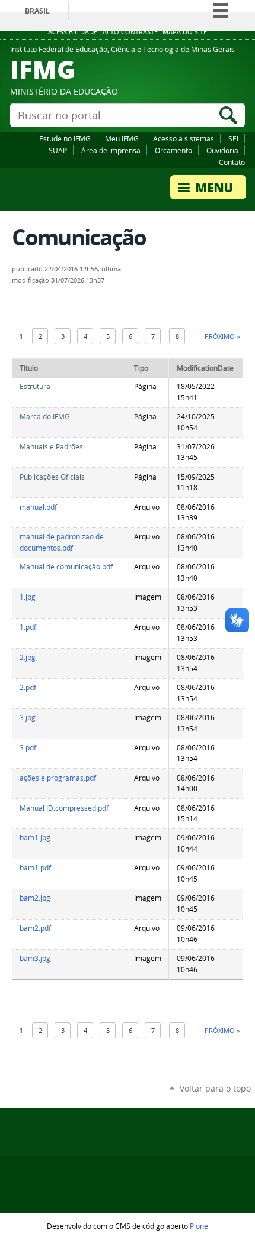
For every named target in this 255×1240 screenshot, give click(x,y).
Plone (199, 1226)
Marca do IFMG (45, 417)
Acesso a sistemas (183, 138)
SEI (233, 138)
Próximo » (222, 336)
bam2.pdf (35, 928)
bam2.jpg (35, 898)
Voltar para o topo (215, 1088)
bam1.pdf (35, 868)
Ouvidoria (222, 150)
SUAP (58, 150)
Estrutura (35, 386)
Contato (232, 162)
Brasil (37, 11)
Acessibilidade (72, 32)
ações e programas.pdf (58, 778)
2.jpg (28, 657)
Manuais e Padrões (51, 447)
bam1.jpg (35, 838)
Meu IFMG (122, 138)
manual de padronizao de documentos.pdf (62, 542)
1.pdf (28, 627)
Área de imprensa (111, 150)
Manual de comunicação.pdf (66, 567)
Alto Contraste (130, 32)
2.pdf (28, 687)
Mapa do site (184, 32)
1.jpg (28, 597)
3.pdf (28, 748)
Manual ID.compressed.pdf (64, 808)
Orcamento (173, 150)
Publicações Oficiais (52, 477)
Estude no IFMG (65, 138)
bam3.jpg (35, 958)
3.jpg (28, 718)
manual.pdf (38, 507)
